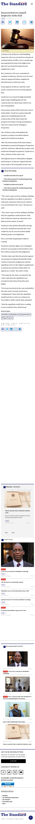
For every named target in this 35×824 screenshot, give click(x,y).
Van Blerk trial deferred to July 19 (13, 175)
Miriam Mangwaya (6, 576)
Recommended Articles (14, 646)
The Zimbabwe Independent (10, 797)
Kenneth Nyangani (6, 615)
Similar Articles (13, 487)
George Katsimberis (25, 314)
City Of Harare (5, 314)
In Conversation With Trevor (11, 719)
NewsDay (5, 795)
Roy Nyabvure (14, 314)
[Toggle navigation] (31, 4)
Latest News (8, 539)
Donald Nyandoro (6, 587)
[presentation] (6, 533)
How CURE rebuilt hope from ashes (14, 722)
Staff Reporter (11, 18)
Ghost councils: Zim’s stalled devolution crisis (17, 744)
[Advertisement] (17, 410)
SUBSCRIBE (13, 761)
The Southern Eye (7, 801)
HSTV (3, 803)
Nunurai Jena (7, 694)
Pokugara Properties (7, 318)
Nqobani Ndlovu (10, 523)
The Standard (6, 799)
